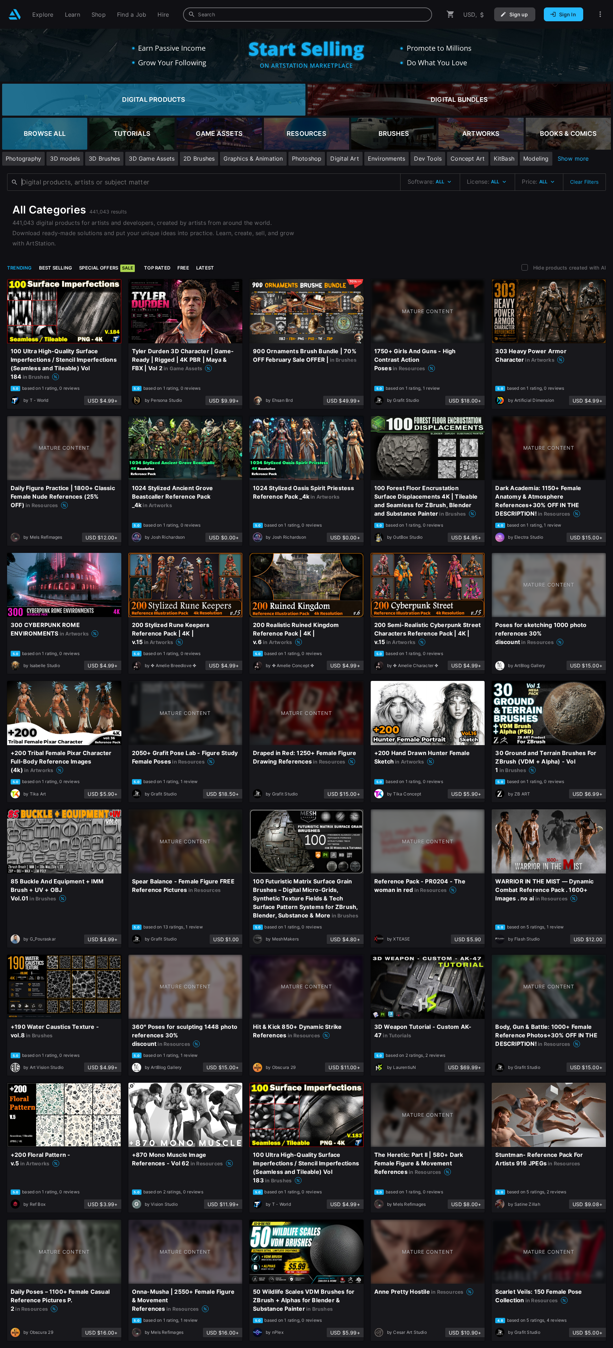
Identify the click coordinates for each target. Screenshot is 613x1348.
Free (183, 268)
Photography (23, 158)
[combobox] (307, 14)
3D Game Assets (152, 158)
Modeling (536, 158)
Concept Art (468, 158)
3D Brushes (104, 158)
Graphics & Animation (253, 158)
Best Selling (55, 268)
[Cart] (450, 14)
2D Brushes (199, 158)
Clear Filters (584, 182)
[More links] (600, 14)
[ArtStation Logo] (15, 14)
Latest (205, 268)
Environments (386, 158)
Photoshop (307, 158)
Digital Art (344, 158)
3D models (65, 158)
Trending (19, 268)
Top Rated (157, 268)
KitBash (504, 158)
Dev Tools (428, 158)
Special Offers (106, 268)
